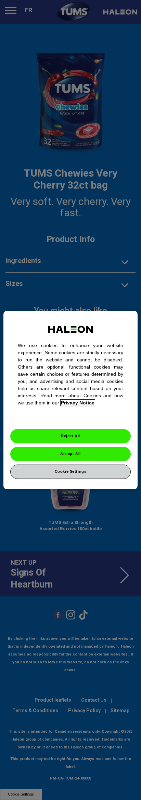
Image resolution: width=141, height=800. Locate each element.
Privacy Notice (77, 402)
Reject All (70, 436)
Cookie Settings (71, 471)
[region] (70, 400)
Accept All (70, 454)
